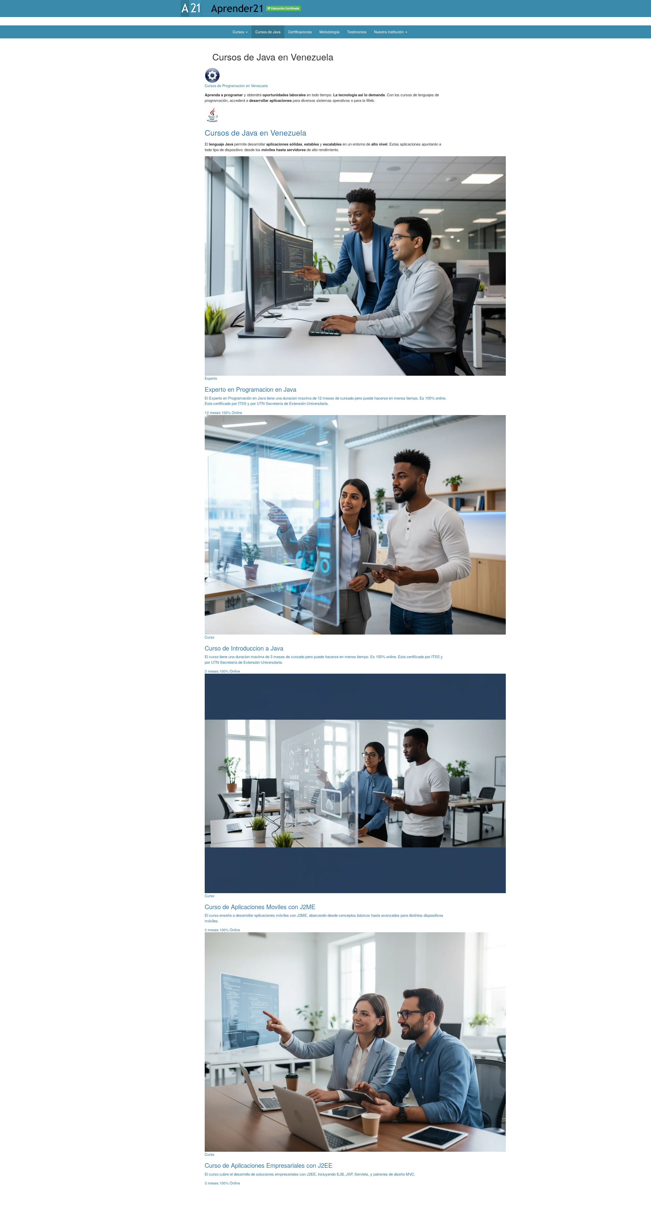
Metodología (329, 31)
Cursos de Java (267, 31)
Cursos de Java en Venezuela (255, 132)
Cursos (239, 31)
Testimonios (356, 31)
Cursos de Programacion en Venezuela (236, 85)
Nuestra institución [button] (389, 31)
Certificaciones (300, 31)
